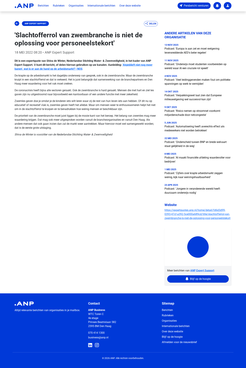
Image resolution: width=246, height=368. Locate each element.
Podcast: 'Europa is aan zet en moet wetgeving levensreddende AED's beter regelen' (192, 50)
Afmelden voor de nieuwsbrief (179, 342)
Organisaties (76, 5)
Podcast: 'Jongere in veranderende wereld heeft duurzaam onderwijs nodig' (192, 190)
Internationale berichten (101, 5)
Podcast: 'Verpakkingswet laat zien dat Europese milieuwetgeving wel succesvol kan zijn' (193, 97)
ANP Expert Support (35, 23)
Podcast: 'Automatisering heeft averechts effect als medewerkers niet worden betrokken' (194, 128)
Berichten (43, 5)
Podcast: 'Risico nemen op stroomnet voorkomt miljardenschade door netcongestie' (192, 112)
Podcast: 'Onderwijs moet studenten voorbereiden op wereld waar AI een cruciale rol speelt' (195, 66)
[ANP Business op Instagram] (97, 345)
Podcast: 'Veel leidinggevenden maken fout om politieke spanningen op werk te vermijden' (197, 81)
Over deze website (130, 5)
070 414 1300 (96, 332)
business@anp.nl (98, 337)
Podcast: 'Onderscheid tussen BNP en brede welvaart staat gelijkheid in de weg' (196, 144)
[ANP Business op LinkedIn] (90, 345)
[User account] (227, 5)
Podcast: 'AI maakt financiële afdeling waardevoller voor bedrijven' (197, 159)
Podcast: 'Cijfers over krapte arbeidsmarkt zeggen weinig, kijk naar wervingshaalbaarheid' (194, 175)
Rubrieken (59, 5)
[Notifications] (217, 5)
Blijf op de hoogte (172, 336)
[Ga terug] (17, 23)
